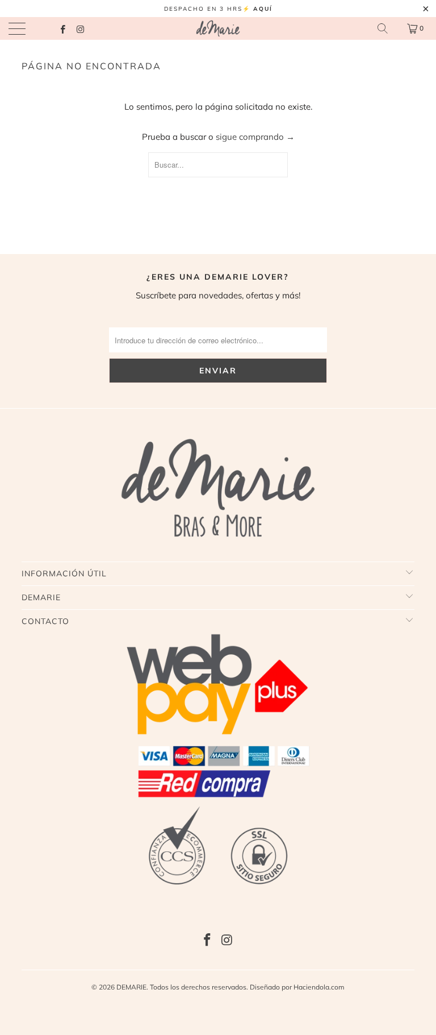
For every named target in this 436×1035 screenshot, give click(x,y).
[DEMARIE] (218, 28)
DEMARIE (131, 987)
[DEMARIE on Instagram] (80, 28)
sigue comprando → (255, 136)
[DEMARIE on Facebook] (62, 28)
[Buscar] (382, 28)
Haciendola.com (319, 987)
